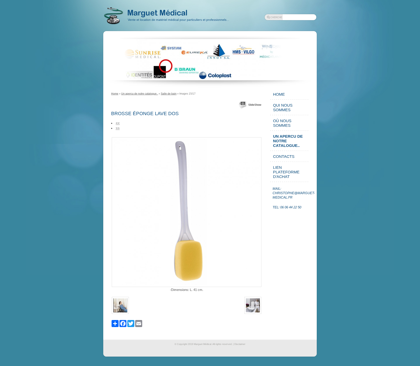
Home (114, 93)
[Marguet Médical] (113, 16)
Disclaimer (239, 344)
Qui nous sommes (282, 107)
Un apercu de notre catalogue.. (139, 93)
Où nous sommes (282, 123)
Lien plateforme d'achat (286, 172)
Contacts (283, 156)
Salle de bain (169, 93)
